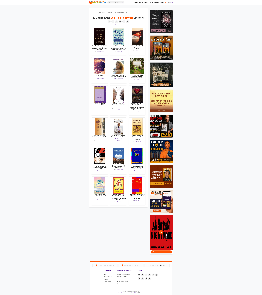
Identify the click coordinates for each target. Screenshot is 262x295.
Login (171, 2)
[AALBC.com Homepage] (97, 2)
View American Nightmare (162, 252)
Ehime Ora (119, 51)
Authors (141, 2)
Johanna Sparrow (138, 111)
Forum (162, 2)
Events (151, 2)
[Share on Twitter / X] (123, 21)
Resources (156, 2)
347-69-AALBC (122, 284)
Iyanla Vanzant (100, 106)
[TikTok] (139, 278)
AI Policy (106, 279)
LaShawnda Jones (119, 169)
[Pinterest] (146, 278)
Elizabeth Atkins (119, 78)
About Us (106, 274)
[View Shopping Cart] (166, 2)
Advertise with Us (122, 276)
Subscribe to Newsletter (123, 274)
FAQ (118, 279)
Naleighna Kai (137, 50)
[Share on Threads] (116, 21)
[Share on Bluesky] (120, 21)
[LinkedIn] (142, 278)
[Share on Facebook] (109, 21)
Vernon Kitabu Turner (100, 140)
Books (136, 2)
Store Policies (107, 281)
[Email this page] (127, 21)
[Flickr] (149, 278)
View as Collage (118, 24)
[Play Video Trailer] (161, 232)
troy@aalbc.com (123, 281)
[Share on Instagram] (112, 21)
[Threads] (153, 275)
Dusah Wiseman (100, 51)
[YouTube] (142, 275)
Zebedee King (138, 141)
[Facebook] (146, 275)
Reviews (146, 2)
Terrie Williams (137, 170)
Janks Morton (100, 170)
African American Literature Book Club (126, 292)
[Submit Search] (122, 2)
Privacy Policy (108, 276)
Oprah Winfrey (137, 79)
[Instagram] (139, 275)
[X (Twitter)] (149, 275)
